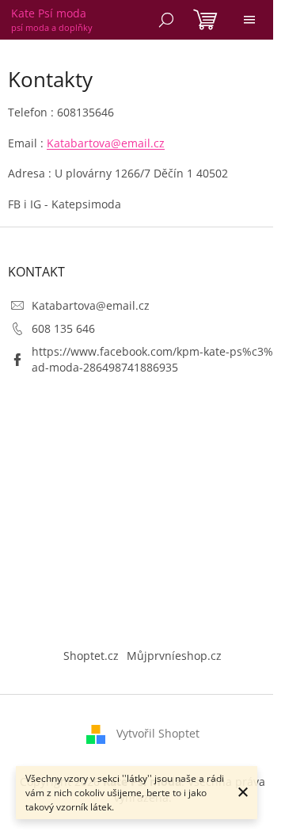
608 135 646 (63, 328)
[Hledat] (166, 20)
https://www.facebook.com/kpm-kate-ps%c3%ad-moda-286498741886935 (152, 359)
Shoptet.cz (91, 655)
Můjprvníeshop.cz (174, 655)
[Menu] (249, 20)
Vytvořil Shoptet (158, 733)
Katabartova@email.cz (106, 143)
